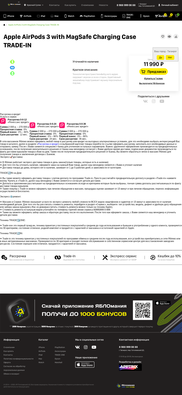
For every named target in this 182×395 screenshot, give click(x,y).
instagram (153, 101)
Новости (103, 5)
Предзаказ (156, 71)
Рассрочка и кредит (48, 144)
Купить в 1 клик (153, 78)
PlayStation (89, 16)
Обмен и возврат (11, 374)
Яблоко (14, 5)
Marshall (58, 362)
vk (145, 101)
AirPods (27, 16)
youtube (162, 101)
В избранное (162, 36)
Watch (71, 16)
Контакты (54, 5)
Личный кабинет (169, 5)
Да (160, 57)
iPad (43, 16)
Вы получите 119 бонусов (152, 83)
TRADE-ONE (130, 16)
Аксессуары (110, 16)
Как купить (70, 5)
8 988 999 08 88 (126, 5)
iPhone (10, 16)
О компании (87, 5)
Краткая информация (169, 36)
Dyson (146, 16)
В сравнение (175, 36)
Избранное (164, 15)
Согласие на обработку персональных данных (14, 368)
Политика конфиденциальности (18, 359)
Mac (56, 16)
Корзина (176, 15)
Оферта (7, 362)
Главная (4, 25)
